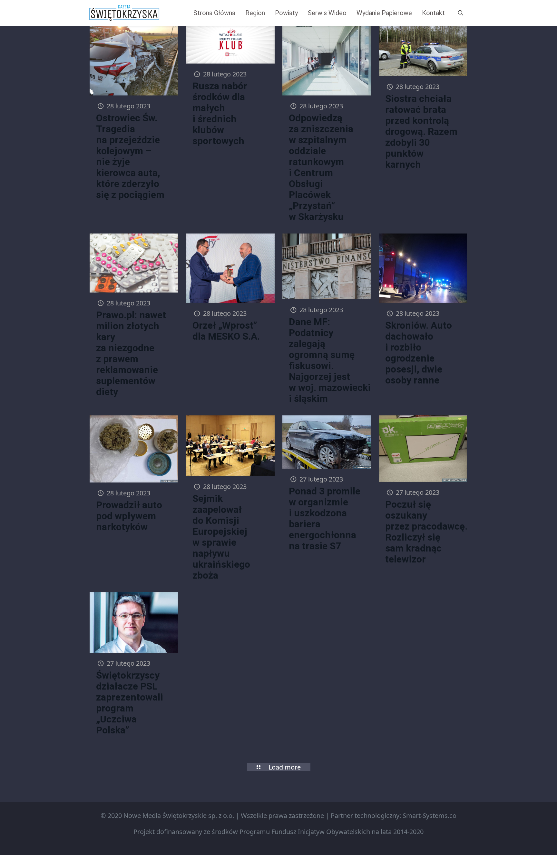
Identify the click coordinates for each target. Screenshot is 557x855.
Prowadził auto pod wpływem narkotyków (129, 515)
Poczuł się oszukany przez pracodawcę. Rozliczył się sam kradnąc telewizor (426, 532)
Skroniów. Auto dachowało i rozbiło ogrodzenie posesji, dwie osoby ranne (418, 353)
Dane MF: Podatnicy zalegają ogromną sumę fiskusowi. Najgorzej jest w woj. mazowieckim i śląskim (334, 360)
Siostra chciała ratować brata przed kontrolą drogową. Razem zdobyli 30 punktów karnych (421, 131)
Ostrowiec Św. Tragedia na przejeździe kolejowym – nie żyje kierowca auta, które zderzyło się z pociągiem (130, 156)
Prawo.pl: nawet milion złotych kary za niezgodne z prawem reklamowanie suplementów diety (131, 353)
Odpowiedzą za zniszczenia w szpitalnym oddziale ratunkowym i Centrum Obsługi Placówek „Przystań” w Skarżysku (321, 167)
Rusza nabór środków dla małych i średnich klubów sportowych (219, 113)
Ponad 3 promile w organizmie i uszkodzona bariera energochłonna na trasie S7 (324, 518)
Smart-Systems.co (429, 815)
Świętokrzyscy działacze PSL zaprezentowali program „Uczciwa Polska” (129, 703)
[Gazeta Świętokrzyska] (124, 13)
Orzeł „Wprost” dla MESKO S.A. (226, 331)
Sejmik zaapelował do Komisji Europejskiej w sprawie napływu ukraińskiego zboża (221, 537)
